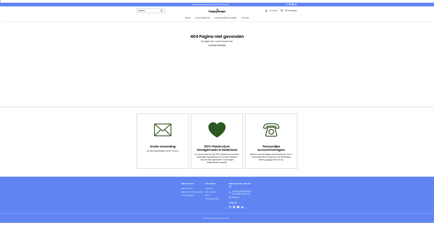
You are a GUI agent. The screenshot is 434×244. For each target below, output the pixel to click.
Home (187, 17)
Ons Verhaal (210, 192)
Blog (207, 195)
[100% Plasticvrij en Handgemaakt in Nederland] (217, 130)
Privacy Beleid (187, 195)
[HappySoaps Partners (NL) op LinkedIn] (242, 207)
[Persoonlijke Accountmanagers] (271, 130)
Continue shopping (217, 45)
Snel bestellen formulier (226, 17)
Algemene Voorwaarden (192, 192)
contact (268, 159)
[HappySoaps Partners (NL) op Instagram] (230, 207)
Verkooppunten (212, 199)
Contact (245, 17)
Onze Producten (202, 17)
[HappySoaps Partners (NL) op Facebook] (234, 207)
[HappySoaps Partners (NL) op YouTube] (238, 207)
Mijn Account (187, 188)
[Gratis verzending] (162, 130)
